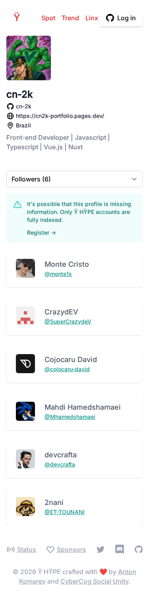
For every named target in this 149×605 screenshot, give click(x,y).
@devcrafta (60, 464)
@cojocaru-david (67, 369)
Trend (70, 18)
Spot (48, 18)
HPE (19, 17)
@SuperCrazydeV (68, 321)
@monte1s (58, 273)
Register (41, 232)
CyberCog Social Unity (94, 581)
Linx (91, 18)
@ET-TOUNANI (65, 512)
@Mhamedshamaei (70, 416)
